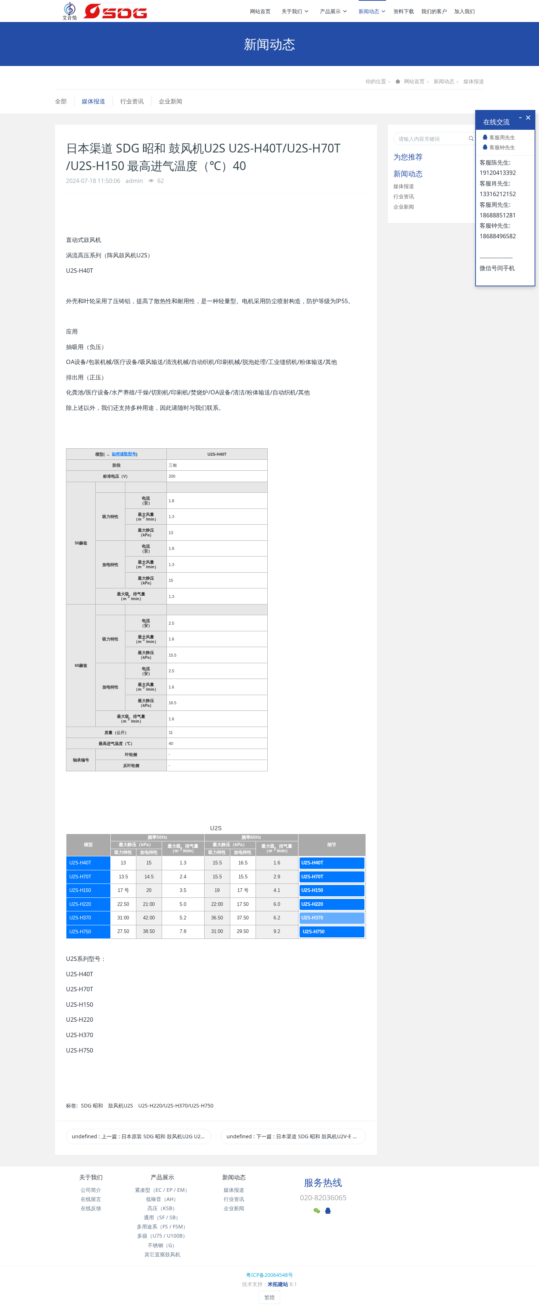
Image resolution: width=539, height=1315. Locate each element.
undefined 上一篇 (141, 1136)
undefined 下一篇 (296, 1136)
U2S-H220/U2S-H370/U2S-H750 (175, 1105)
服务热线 (323, 1182)
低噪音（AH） (162, 1198)
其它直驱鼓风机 (162, 1254)
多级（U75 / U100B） (162, 1235)
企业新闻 (170, 101)
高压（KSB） (162, 1208)
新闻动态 (369, 11)
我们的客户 (434, 11)
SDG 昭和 (92, 1105)
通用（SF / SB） (162, 1217)
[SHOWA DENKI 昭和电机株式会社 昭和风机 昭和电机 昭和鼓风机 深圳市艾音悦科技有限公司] (104, 11)
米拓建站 (279, 1284)
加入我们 (464, 11)
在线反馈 (91, 1208)
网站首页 (260, 11)
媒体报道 (473, 81)
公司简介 (91, 1189)
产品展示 (330, 11)
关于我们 (292, 11)
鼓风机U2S (120, 1105)
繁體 (269, 1297)
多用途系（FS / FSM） (162, 1226)
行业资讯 (132, 101)
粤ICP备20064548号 (269, 1274)
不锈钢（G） (162, 1245)
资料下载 (403, 11)
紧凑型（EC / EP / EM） (162, 1189)
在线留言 (91, 1198)
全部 (61, 101)
